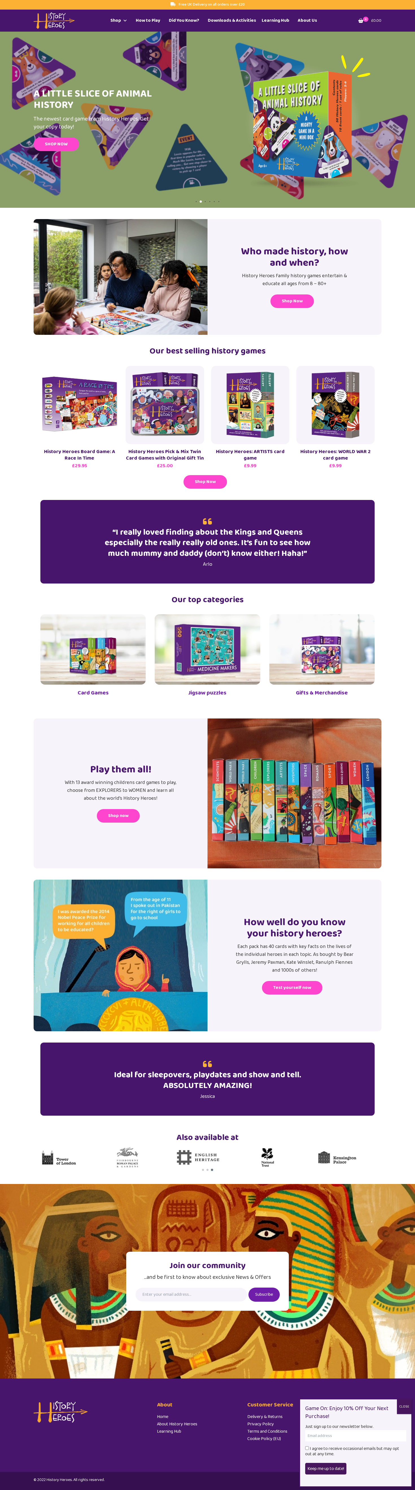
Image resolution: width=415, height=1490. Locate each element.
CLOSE (404, 1406)
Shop (115, 20)
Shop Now (292, 301)
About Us (307, 20)
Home (162, 1416)
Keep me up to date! (325, 1468)
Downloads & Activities (232, 20)
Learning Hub (275, 20)
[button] (196, 201)
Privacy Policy (260, 1424)
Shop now (118, 815)
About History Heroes (177, 1424)
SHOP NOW (56, 144)
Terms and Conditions (267, 1431)
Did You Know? (184, 20)
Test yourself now (292, 987)
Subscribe (264, 1294)
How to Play (148, 20)
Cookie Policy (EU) (264, 1438)
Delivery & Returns (265, 1416)
